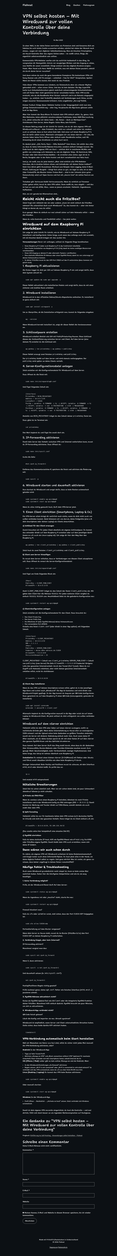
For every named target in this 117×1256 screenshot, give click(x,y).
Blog (68, 5)
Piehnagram (88, 5)
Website (26, 1201)
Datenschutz (62, 1247)
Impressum (54, 1247)
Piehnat (28, 5)
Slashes (76, 5)
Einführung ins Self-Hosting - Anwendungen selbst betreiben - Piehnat (56, 1135)
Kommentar (28, 1150)
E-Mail (26, 1190)
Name (26, 1179)
